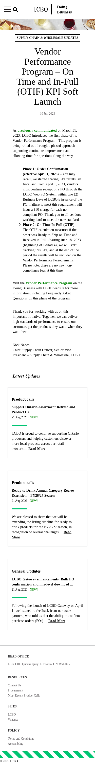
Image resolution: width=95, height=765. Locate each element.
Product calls (23, 399)
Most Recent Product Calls (24, 695)
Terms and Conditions (21, 738)
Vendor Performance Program (49, 283)
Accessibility (15, 743)
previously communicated (37, 130)
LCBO (12, 714)
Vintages (13, 719)
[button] (17, 10)
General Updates (26, 571)
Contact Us (14, 685)
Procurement (15, 690)
